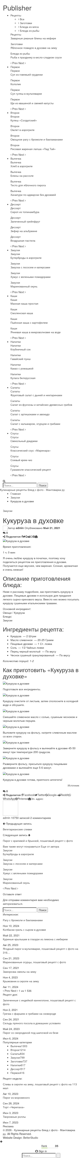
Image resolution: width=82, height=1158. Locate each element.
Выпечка (15, 158)
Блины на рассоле (22, 175)
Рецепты (15, 15)
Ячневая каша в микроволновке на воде (35, 332)
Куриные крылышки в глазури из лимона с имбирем (35, 939)
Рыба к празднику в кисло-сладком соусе (36, 57)
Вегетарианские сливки (17, 829)
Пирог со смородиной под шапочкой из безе (30, 1033)
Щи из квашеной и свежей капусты (32, 103)
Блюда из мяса (29, 27)
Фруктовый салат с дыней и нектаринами (36, 395)
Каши (13, 296)
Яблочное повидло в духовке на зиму (33, 48)
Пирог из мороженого (16, 1097)
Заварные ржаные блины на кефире (33, 38)
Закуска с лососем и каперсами (30, 267)
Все (21, 19)
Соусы (14, 433)
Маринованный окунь (23, 286)
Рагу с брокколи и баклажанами (23, 920)
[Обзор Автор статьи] (10, 808)
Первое (15, 67)
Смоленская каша (21, 313)
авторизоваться (12, 904)
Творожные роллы (14, 1116)
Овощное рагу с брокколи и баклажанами (36, 139)
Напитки (15, 342)
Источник (73, 785)
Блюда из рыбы (29, 30)
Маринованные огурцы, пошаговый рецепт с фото (34, 962)
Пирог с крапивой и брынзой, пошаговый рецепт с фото (38, 841)
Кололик (15, 84)
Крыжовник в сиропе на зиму (21, 981)
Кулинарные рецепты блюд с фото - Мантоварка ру (32, 490)
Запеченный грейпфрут (25, 221)
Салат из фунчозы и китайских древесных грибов (41, 404)
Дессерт (15, 204)
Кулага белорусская (22, 378)
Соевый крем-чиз (21, 460)
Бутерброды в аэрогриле (26, 258)
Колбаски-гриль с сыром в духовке (24, 929)
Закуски (15, 250)
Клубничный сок (20, 349)
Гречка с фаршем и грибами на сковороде (29, 1013)
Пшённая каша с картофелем (29, 322)
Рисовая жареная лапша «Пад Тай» (33, 149)
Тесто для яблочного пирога (28, 185)
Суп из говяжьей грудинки (26, 74)
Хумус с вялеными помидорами (30, 277)
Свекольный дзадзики (24, 441)
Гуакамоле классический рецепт (30, 469)
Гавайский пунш (20, 359)
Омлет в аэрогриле (22, 130)
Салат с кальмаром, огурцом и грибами (35, 424)
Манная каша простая (24, 303)
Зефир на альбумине (23, 231)
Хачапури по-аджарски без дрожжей (33, 195)
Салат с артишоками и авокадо (30, 414)
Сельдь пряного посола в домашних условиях (32, 1023)
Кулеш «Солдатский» (23, 120)
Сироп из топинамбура (24, 212)
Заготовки (25, 23)
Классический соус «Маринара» (30, 450)
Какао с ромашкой (21, 368)
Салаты (15, 387)
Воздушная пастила (22, 240)
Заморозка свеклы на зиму (19, 971)
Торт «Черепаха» (14, 1107)
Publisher (17, 7)
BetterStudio (30, 1137)
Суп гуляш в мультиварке (26, 93)
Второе (14, 113)
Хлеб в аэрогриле (21, 166)
